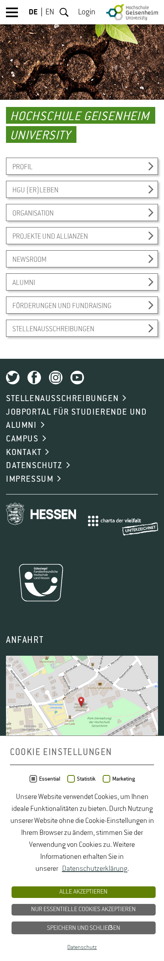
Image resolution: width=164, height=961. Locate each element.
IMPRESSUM (29, 479)
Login (87, 12)
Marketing (123, 779)
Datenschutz (82, 947)
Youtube (77, 377)
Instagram (55, 377)
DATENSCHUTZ (34, 466)
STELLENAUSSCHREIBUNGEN (62, 398)
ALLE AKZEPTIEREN (83, 892)
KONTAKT (23, 452)
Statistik (86, 779)
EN (49, 12)
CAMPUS (22, 439)
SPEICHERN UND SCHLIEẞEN (83, 928)
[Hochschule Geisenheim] (132, 12)
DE (33, 12)
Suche (64, 12)
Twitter (13, 377)
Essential (49, 779)
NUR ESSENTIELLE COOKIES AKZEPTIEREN (83, 909)
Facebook (34, 377)
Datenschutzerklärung (94, 869)
